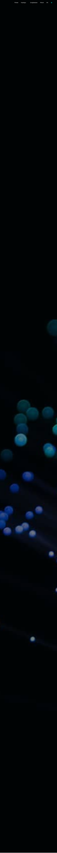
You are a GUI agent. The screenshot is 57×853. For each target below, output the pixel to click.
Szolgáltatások (33, 2)
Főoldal (16, 2)
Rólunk (42, 2)
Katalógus (23, 2)
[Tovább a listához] (51, 2)
